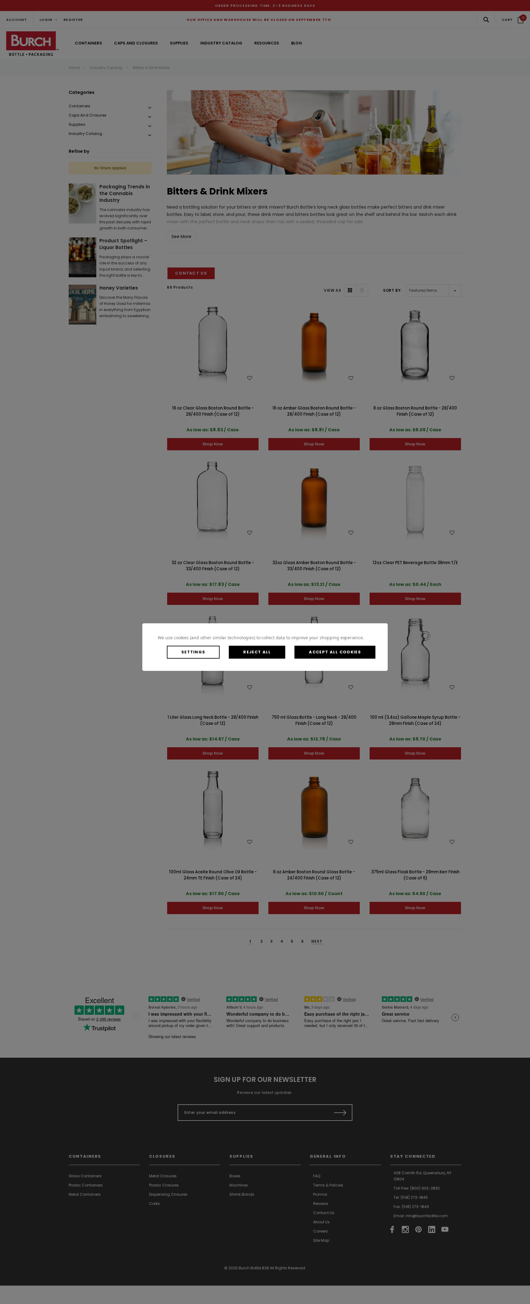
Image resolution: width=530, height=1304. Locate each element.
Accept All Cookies (335, 652)
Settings (193, 652)
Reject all (257, 652)
